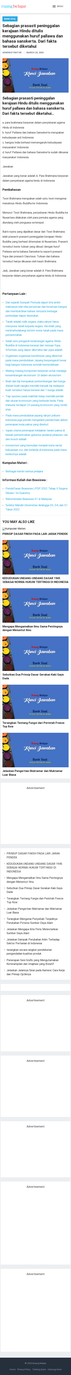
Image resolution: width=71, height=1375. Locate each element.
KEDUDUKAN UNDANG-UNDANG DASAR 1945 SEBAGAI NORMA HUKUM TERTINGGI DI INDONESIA (34, 867)
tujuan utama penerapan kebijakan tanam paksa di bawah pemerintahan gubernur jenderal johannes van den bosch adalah (37, 435)
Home (12, 1369)
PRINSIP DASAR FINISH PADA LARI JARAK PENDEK (35, 534)
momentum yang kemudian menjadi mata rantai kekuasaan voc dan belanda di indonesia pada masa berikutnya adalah (36, 450)
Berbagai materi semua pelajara (24, 471)
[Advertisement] (33, 815)
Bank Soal (10, 19)
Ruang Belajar (39, 1363)
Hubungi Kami (55, 1369)
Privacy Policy (24, 1369)
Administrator (11, 52)
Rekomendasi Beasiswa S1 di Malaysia (29, 499)
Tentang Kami (39, 1369)
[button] (58, 6)
